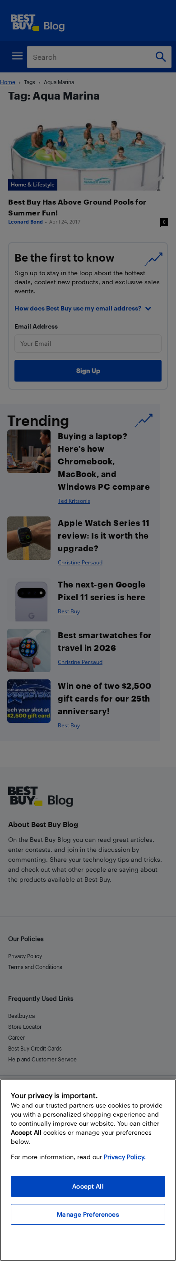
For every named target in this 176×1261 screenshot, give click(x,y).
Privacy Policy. (125, 1157)
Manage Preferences (88, 1214)
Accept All (87, 1186)
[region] (88, 1170)
